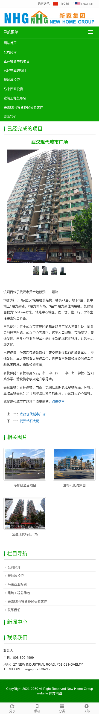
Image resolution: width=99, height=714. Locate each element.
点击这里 (58, 401)
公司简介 (10, 52)
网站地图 (55, 693)
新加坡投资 (12, 80)
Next (86, 206)
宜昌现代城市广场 (33, 414)
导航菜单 (10, 32)
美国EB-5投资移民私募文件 (23, 107)
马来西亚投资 (13, 89)
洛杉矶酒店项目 (25, 485)
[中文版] (61, 3)
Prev (13, 206)
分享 (12, 711)
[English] (84, 3)
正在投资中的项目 (16, 61)
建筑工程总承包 (15, 98)
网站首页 (10, 43)
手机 (37, 711)
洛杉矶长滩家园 (74, 485)
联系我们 (10, 116)
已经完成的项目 (15, 70)
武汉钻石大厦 (29, 421)
